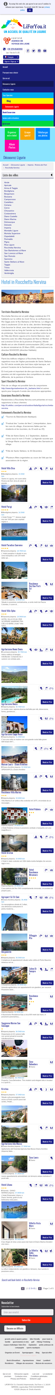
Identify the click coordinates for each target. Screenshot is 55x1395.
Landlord (46, 1360)
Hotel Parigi (6, 506)
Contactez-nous (8, 89)
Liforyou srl (24, 1389)
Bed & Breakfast (13, 1360)
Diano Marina (10, 219)
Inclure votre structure (11, 118)
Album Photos (12, 145)
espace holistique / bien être (15, 1345)
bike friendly (35, 1339)
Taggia (7, 264)
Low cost (35, 1374)
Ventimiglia (9, 273)
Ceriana (7, 205)
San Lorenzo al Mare (13, 253)
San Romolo (9, 256)
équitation (33, 1345)
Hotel (38, 1360)
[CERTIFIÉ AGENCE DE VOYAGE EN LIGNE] (7, 40)
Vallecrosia (9, 270)
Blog (37, 1353)
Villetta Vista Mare (35, 1224)
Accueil (5, 66)
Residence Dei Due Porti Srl (35, 586)
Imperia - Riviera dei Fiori (37, 165)
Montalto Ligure (11, 230)
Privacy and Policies (18, 1379)
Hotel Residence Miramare (33, 872)
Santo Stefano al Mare (14, 262)
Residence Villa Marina (11, 792)
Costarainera (10, 213)
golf (32, 1342)
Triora (6, 267)
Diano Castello (10, 216)
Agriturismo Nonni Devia (12, 649)
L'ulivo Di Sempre (33, 970)
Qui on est (6, 78)
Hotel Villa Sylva (8, 610)
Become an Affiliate (15, 1328)
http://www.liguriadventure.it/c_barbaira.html (20, 388)
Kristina (4, 1089)
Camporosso (10, 199)
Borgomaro (9, 194)
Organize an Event (12, 1353)
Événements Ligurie (28, 1356)
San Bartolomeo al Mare (15, 250)
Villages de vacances (24, 1363)
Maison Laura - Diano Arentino (14, 764)
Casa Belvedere (33, 1063)
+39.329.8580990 (14, 49)
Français (11, 57)
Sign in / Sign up (10, 61)
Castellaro (8, 202)
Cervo (7, 208)
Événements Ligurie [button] (12, 106)
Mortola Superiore (12, 233)
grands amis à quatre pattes (16, 1339)
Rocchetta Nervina (12, 168)
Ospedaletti (9, 236)
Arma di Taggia (11, 188)
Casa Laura (33, 1157)
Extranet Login (35, 1379)
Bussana (8, 196)
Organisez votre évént (12, 134)
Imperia (7, 228)
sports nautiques (33, 1348)
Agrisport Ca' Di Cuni (10, 897)
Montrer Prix (47, 482)
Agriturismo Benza (9, 704)
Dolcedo (8, 225)
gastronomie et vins (21, 1342)
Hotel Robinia (35, 809)
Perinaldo (8, 239)
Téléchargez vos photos (43, 134)
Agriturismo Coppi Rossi (12, 734)
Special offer (47, 1353)
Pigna (6, 242)
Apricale (7, 185)
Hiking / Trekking (43, 1342)
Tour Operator (8, 95)
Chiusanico (9, 211)
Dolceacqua (9, 222)
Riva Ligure (9, 245)
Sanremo (8, 259)
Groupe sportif (27, 134)
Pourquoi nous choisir (10, 72)
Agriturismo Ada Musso (11, 1143)
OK (30, 10)
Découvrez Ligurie (9, 83)
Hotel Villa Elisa (8, 468)
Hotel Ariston (7, 853)
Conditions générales (39, 1376)
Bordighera (9, 191)
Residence (9, 1363)
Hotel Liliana (6, 1184)
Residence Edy (33, 997)
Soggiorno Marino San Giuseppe (10, 1024)
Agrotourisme (28, 1360)
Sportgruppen (27, 1353)
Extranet (7, 123)
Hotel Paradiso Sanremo (11, 545)
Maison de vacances (44, 1363)
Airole (6, 182)
